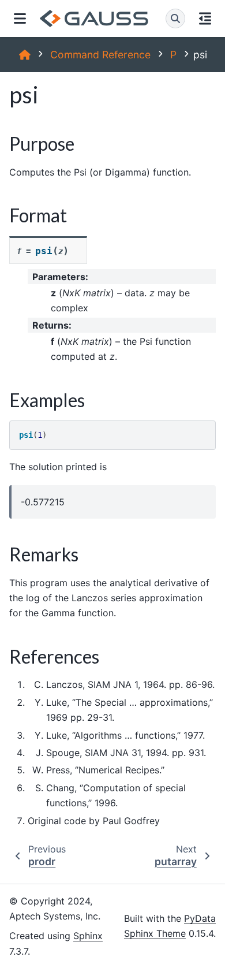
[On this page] (205, 18)
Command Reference (100, 55)
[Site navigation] (20, 18)
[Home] (24, 54)
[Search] (175, 18)
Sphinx (88, 935)
